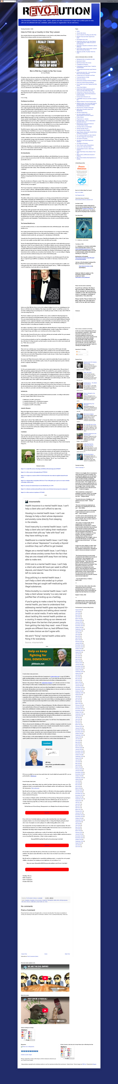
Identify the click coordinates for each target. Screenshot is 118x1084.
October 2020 (78, 733)
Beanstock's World (81, 61)
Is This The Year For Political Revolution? (88, 444)
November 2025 (79, 625)
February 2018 (78, 790)
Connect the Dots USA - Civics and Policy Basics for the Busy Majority (86, 73)
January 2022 (78, 707)
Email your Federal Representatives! (85, 82)
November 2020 (79, 731)
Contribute (47, 743)
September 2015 (79, 841)
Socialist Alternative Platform (83, 130)
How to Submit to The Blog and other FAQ (86, 34)
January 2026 (78, 622)
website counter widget (26, 1054)
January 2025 (78, 643)
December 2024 (79, 645)
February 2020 (78, 747)
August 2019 (78, 758)
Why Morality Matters (89, 454)
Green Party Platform (81, 87)
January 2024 (78, 664)
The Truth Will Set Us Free (90, 424)
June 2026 (77, 613)
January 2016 (78, 834)
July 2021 (77, 717)
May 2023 (77, 678)
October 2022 (78, 691)
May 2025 (77, 636)
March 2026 (78, 618)
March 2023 (78, 682)
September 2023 (79, 671)
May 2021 (77, 721)
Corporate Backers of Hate (83, 77)
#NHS (58, 900)
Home (45, 954)
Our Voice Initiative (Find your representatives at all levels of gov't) (85, 115)
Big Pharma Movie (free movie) (84, 62)
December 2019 (79, 751)
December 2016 (79, 814)
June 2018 (77, 783)
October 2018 (78, 775)
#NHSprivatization (63, 900)
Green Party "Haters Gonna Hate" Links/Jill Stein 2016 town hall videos (87, 49)
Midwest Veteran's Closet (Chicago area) (86, 101)
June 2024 (77, 655)
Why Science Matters (89, 414)
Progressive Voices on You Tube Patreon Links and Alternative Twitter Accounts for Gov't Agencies (86, 43)
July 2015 (77, 844)
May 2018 (77, 784)
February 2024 (78, 662)
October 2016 (78, 818)
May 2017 (77, 806)
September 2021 (79, 714)
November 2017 (79, 795)
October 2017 (78, 797)
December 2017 (79, 793)
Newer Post (24, 954)
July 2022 (77, 696)
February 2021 (78, 726)
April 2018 (77, 786)
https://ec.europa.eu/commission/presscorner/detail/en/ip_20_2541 (37, 485)
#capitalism (27, 900)
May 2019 (77, 763)
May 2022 (77, 700)
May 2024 (77, 657)
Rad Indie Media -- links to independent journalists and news (86, 121)
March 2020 (78, 746)
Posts (78, 351)
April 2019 (77, 765)
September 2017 (79, 798)
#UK (22, 901)
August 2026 (78, 609)
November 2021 (79, 710)
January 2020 (78, 749)
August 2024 (78, 652)
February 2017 (78, 811)
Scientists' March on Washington (84, 126)
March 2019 (78, 767)
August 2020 (78, 737)
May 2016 (77, 827)
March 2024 (78, 661)
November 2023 (79, 668)
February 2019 (78, 768)
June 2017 (77, 804)
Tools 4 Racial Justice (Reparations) (85, 145)
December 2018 (79, 772)
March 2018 (78, 788)
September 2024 (79, 650)
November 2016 (79, 816)
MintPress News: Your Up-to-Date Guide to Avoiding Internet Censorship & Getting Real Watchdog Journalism (87, 105)
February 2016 (78, 832)
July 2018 (77, 781)
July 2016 (77, 823)
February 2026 (78, 620)
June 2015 (77, 846)
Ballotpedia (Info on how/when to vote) (86, 59)
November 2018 (79, 774)
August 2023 (78, 673)
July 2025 (77, 632)
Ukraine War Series (81, 33)
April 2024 (77, 659)
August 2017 (78, 800)
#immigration (50, 900)
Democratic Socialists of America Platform (86, 80)
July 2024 (77, 654)
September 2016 (79, 820)
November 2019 (79, 753)
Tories (46, 901)
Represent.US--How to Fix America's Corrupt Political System (85, 124)
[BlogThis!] (47, 898)
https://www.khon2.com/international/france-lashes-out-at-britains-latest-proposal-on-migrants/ (44, 489)
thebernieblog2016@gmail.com (83, 249)
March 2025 (78, 639)
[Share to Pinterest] (52, 898)
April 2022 (77, 701)
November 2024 (79, 647)
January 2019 (78, 770)
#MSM (55, 900)
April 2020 (77, 744)
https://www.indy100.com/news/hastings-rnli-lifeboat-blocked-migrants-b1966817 (41, 469)
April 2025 (77, 638)
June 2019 (77, 761)
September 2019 (79, 756)
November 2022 (79, 689)
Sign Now (47, 812)
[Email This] (46, 898)
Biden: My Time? (88, 372)
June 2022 (77, 698)
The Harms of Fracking (82, 138)
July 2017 (77, 802)
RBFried (84, 1064)
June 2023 (77, 677)
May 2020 (77, 742)
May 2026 (77, 615)
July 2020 (77, 738)
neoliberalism (33, 901)
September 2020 (79, 735)
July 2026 (77, 611)
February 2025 (78, 641)
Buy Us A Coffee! (79, 192)
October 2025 (78, 627)
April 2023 (77, 680)
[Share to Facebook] (51, 898)
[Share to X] (49, 898)
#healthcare (45, 900)
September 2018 (79, 777)
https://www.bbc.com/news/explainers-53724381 (33, 492)
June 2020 (77, 740)
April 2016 (77, 829)
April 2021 (77, 723)
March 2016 (78, 830)
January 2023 (78, 685)
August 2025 (78, 631)
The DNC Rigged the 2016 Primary (85, 136)
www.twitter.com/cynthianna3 (82, 277)
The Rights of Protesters (82, 143)
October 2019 (78, 754)
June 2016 (77, 825)
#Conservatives (38, 900)
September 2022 (79, 692)
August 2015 (78, 843)
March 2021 (78, 724)
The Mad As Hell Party (87, 208)
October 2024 (78, 648)
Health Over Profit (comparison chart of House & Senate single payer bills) (86, 89)
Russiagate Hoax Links (82, 39)
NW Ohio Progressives (82, 112)
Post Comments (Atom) (32, 956)
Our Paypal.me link (79, 195)
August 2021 (78, 715)
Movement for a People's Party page (85, 107)
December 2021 (79, 708)
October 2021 (78, 712)
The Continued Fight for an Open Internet (86, 135)
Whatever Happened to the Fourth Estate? (90, 434)
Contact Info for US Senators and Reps (86, 75)
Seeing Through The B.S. (83, 128)
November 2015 (79, 837)
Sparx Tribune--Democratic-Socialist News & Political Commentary (87, 132)
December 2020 (79, 730)
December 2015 (79, 836)
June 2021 (77, 719)
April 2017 (77, 807)
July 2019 (77, 760)
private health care (40, 901)
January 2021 (78, 728)
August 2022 (78, 694)
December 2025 (79, 624)
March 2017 (78, 809)
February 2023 (78, 684)
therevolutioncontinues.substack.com (84, 199)
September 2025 (79, 629)
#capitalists (32, 900)
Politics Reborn (80, 117)
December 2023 (79, 666)
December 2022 (79, 687)
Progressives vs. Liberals (82, 119)
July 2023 (77, 675)
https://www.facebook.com (85, 266)
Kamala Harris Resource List (83, 96)
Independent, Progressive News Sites (85, 92)
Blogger (94, 1064)
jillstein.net (33, 776)
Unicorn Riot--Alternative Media (84, 147)
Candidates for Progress (82, 64)
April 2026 (77, 616)
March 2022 (78, 703)
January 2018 (78, 791)
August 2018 (78, 779)
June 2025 (77, 634)
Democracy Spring (81, 79)
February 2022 (78, 705)
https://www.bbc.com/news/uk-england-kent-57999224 (34, 472)
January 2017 (78, 813)
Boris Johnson (27, 901)
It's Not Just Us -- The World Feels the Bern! (90, 383)
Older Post (67, 954)
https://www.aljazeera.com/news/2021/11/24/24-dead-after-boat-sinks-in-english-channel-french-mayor (44, 476)
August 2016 (78, 821)
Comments (80, 354)
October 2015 (78, 839)
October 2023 (78, 669)
